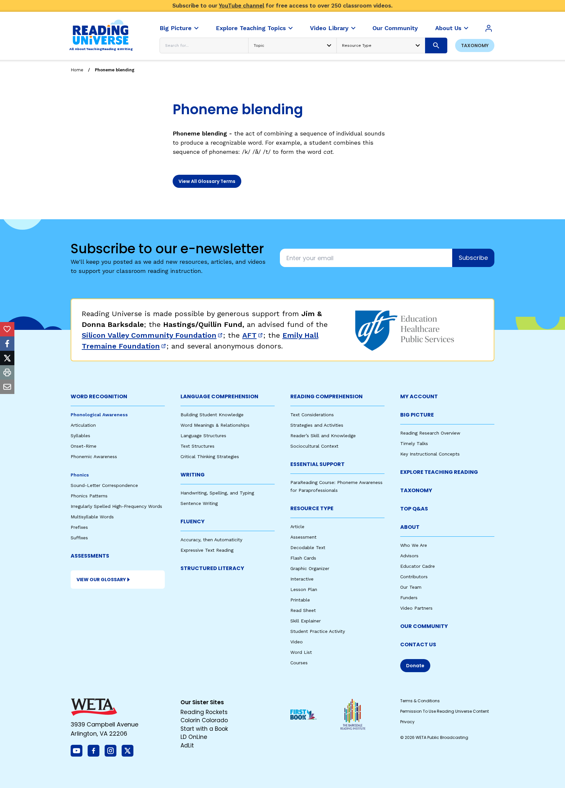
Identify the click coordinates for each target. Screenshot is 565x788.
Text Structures (197, 446)
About (409, 527)
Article (297, 526)
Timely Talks (414, 443)
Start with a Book (204, 729)
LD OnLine (193, 737)
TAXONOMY (416, 490)
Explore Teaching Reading (439, 472)
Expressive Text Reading (206, 550)
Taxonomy (474, 45)
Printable (300, 599)
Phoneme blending (114, 69)
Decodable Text (307, 547)
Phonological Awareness (99, 414)
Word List (301, 652)
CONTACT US (418, 644)
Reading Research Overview (430, 433)
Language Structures (203, 435)
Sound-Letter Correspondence (104, 485)
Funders (409, 597)
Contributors (414, 576)
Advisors (409, 555)
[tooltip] (7, 329)
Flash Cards (303, 558)
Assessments (90, 556)
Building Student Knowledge (212, 414)
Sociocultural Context (314, 446)
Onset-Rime (83, 446)
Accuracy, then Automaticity (211, 539)
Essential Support (317, 464)
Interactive (302, 579)
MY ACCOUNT (419, 396)
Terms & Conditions (420, 701)
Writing (192, 474)
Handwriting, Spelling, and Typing (217, 492)
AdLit (187, 745)
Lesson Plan (303, 589)
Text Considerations (312, 414)
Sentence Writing (199, 503)
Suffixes (79, 537)
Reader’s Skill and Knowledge (323, 435)
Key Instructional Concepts (430, 454)
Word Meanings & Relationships (214, 425)
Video (296, 641)
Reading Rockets (204, 712)
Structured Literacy (212, 568)
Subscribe (473, 258)
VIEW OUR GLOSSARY (101, 579)
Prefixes (79, 527)
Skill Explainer (305, 620)
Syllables (80, 435)
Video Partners (416, 608)
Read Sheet (303, 610)
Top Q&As (414, 508)
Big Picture (417, 415)
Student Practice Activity (317, 631)
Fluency (192, 521)
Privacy (407, 722)
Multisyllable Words (92, 516)
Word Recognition (99, 396)
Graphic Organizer (309, 568)
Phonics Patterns (89, 495)
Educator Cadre (417, 566)
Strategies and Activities (316, 425)
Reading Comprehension (326, 396)
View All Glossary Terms (207, 181)
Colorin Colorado (204, 720)
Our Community (424, 626)
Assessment (303, 537)
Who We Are (413, 545)
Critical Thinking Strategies (209, 456)
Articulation (83, 425)
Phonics (80, 474)
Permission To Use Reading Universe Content (444, 711)
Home (77, 69)
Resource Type (312, 508)
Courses (299, 662)
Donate (415, 665)
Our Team (410, 587)
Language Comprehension (219, 396)
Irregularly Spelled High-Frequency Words (116, 506)
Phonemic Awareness (94, 456)
